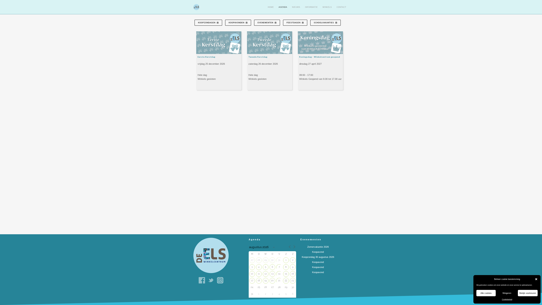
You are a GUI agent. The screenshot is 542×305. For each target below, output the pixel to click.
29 (265, 260)
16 (293, 273)
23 (292, 280)
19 (265, 280)
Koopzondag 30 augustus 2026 (318, 257)
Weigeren (506, 293)
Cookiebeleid (507, 299)
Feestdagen (293, 23)
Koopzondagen (206, 23)
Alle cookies (486, 293)
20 (272, 280)
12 (266, 273)
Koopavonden (236, 23)
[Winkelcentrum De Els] (211, 255)
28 (258, 260)
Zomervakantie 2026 (318, 247)
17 (252, 280)
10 (252, 273)
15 (286, 273)
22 (286, 280)
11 (259, 273)
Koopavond (318, 252)
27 (252, 260)
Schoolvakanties (324, 23)
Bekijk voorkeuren (527, 293)
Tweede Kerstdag (257, 57)
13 (272, 273)
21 (279, 280)
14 (279, 273)
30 (272, 260)
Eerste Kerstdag (206, 57)
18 (259, 280)
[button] (536, 279)
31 (279, 260)
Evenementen (265, 23)
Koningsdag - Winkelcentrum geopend (319, 57)
